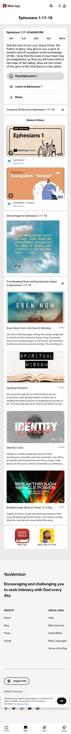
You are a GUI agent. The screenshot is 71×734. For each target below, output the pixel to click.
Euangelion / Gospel (26, 202)
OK (61, 701)
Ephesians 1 (22, 159)
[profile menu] (62, 6)
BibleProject (18, 163)
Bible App (22, 544)
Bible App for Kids (47, 544)
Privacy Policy (23, 703)
